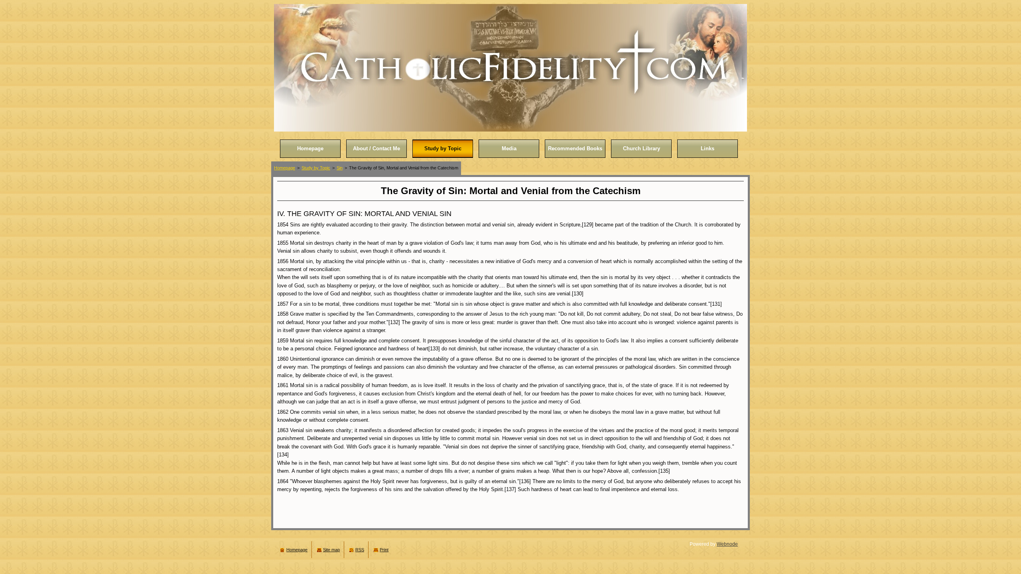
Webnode (727, 544)
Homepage (284, 167)
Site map (331, 549)
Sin (340, 167)
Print (384, 549)
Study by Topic (316, 167)
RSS (359, 549)
